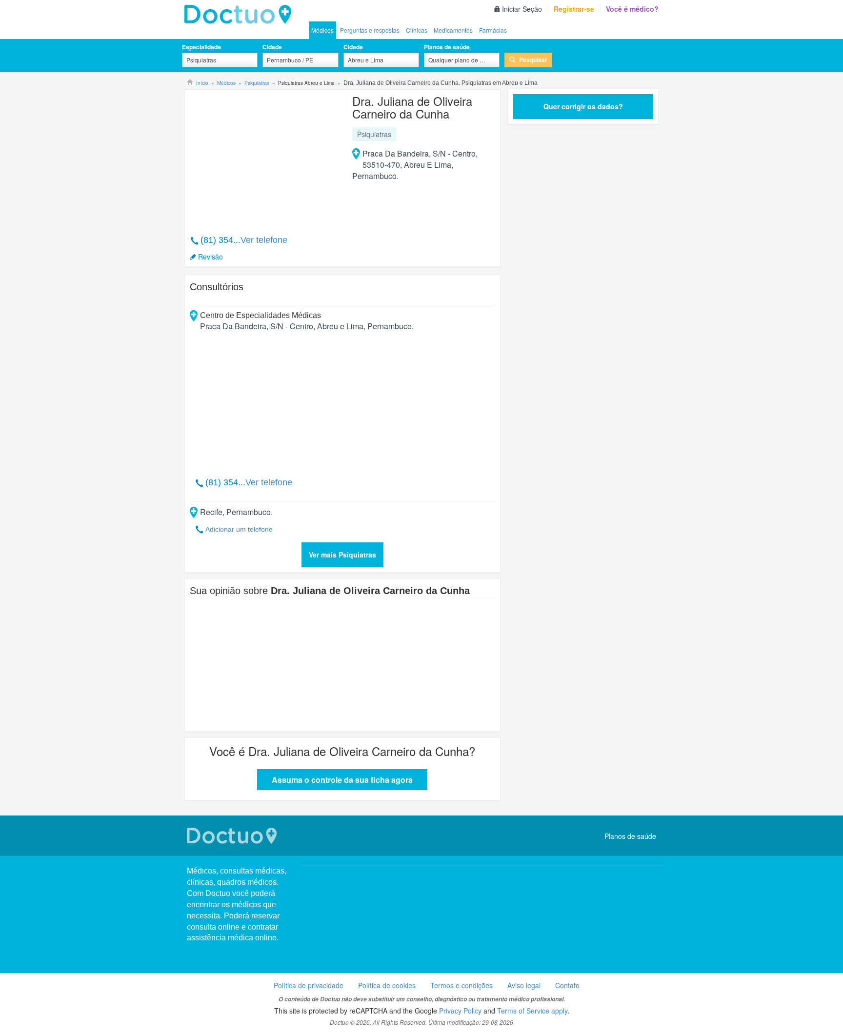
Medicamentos (453, 30)
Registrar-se (574, 9)
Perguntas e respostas (370, 30)
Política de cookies (387, 985)
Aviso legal (524, 985)
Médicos (322, 30)
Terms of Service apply (532, 1010)
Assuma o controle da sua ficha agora (342, 779)
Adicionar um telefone (239, 529)
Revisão (210, 256)
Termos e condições (461, 985)
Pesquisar (533, 59)
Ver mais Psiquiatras (342, 554)
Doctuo (240, 14)
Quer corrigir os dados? (583, 106)
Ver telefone (264, 240)
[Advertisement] (264, 157)
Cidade (272, 47)
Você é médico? (632, 9)
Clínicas (416, 30)
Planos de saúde (447, 47)
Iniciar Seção (522, 9)
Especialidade (201, 47)
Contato (567, 985)
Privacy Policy (460, 1010)
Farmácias (493, 30)
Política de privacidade (308, 985)
